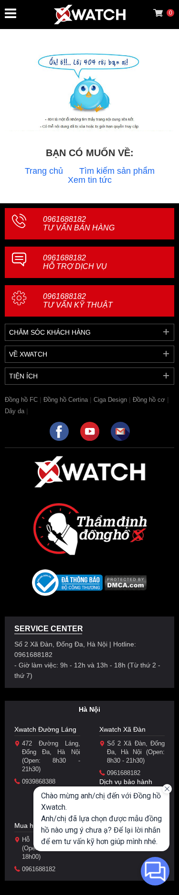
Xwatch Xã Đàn (122, 729)
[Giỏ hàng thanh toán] (158, 13)
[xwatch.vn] (89, 471)
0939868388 (38, 781)
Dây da (14, 411)
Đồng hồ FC (21, 399)
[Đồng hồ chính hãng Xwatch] (90, 14)
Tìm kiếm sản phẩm (117, 171)
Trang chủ (44, 171)
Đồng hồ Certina (65, 399)
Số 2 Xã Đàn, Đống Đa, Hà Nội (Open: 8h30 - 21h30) (136, 752)
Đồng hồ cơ (149, 399)
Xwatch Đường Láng (45, 729)
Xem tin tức (90, 180)
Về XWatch (28, 354)
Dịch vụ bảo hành (125, 782)
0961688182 (79, 223)
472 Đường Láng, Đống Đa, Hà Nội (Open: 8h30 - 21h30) (51, 756)
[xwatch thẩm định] (89, 529)
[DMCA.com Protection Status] (126, 585)
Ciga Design (110, 399)
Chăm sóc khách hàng (50, 332)
